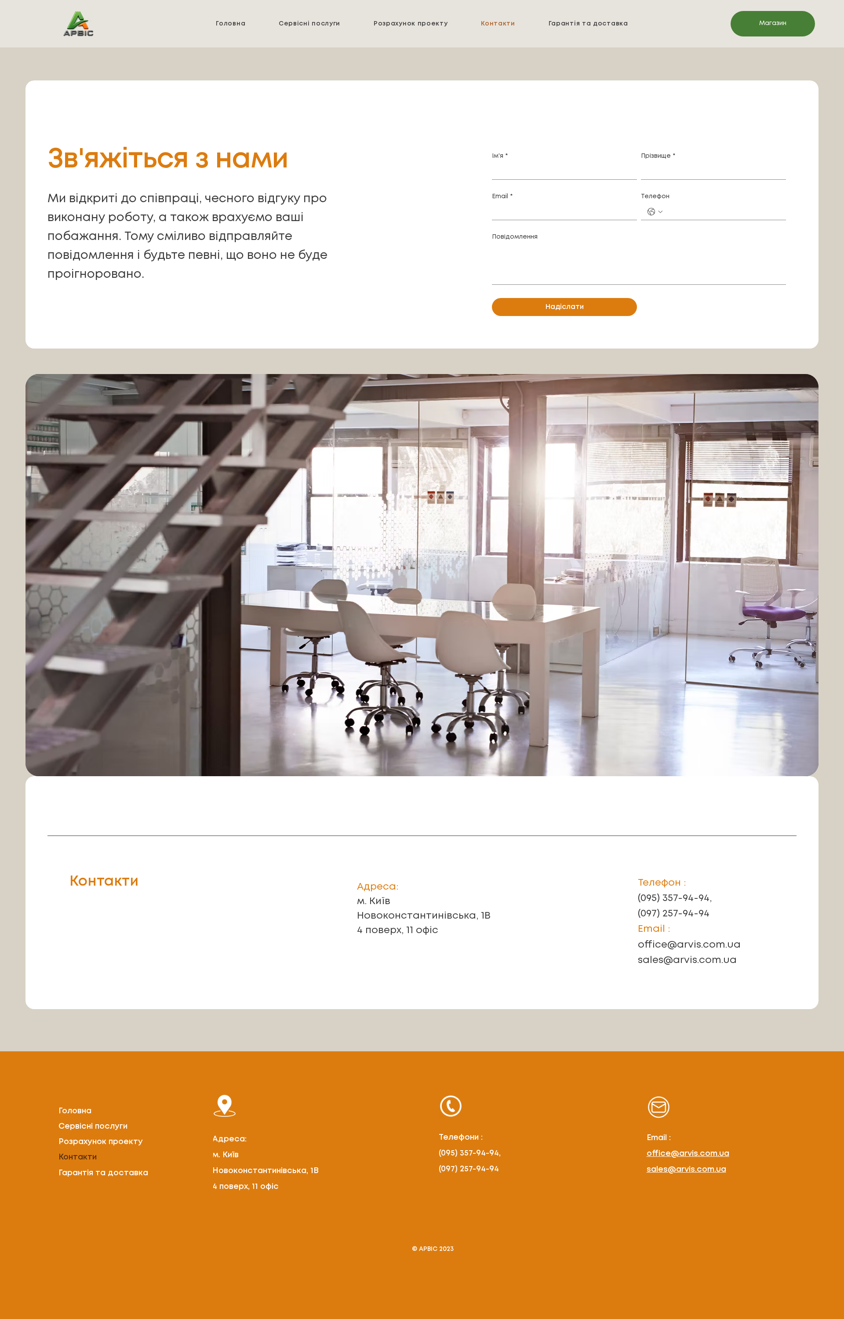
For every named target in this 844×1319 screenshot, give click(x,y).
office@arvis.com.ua (689, 945)
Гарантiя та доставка (103, 1173)
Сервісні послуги (92, 1126)
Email (502, 196)
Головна (74, 1111)
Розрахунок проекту (100, 1141)
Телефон (655, 196)
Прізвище (658, 156)
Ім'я (500, 156)
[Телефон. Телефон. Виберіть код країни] (655, 212)
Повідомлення (515, 237)
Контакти (77, 1157)
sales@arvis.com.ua (687, 960)
